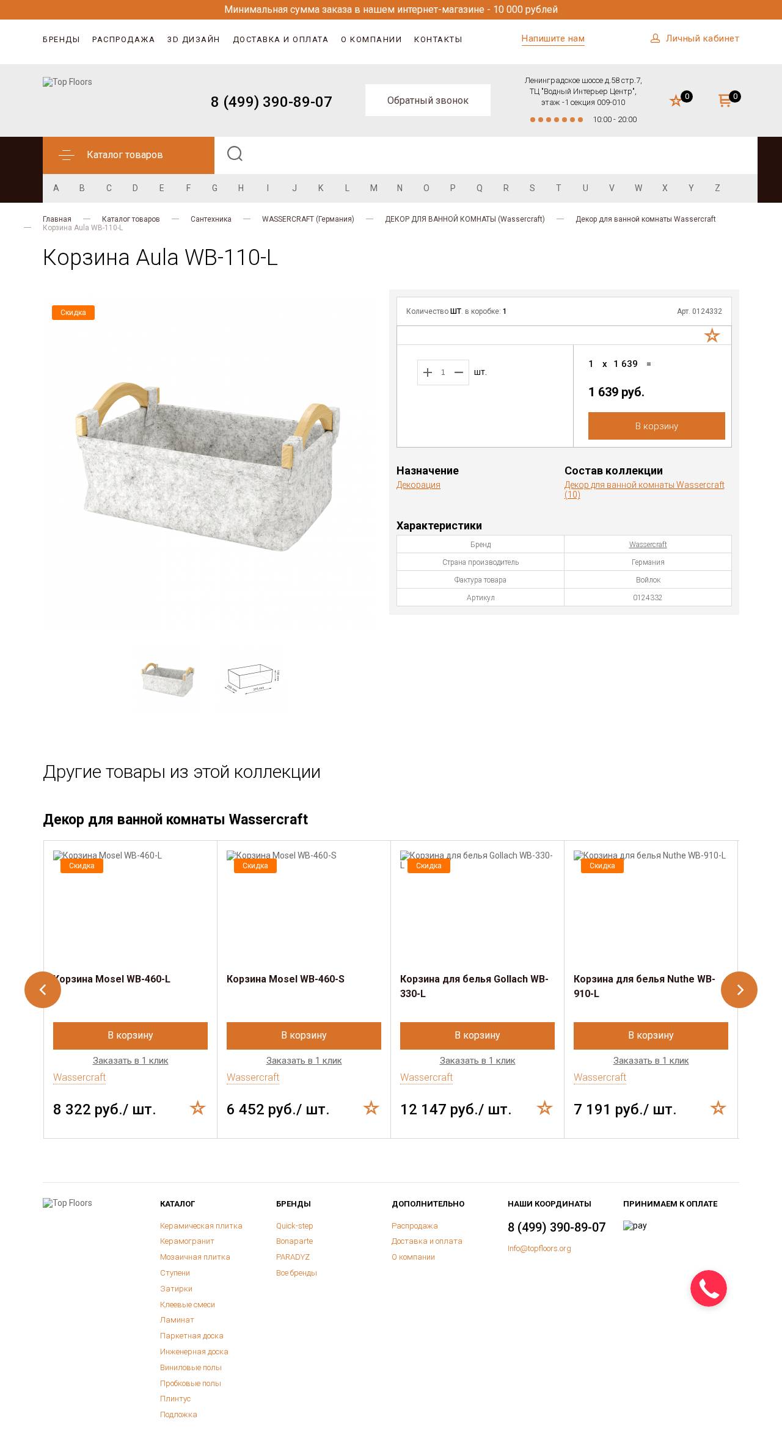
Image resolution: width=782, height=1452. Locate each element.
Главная (57, 219)
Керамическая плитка (201, 1225)
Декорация (418, 485)
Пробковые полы (190, 1383)
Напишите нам (553, 38)
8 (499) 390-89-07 (271, 102)
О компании (371, 39)
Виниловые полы (191, 1367)
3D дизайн (194, 39)
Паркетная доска (192, 1335)
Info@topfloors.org (539, 1248)
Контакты (438, 39)
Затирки (176, 1288)
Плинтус (175, 1398)
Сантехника (211, 219)
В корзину (656, 426)
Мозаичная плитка (195, 1256)
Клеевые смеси (187, 1304)
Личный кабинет (702, 38)
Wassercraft (648, 544)
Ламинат (177, 1319)
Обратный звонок (428, 100)
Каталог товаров (131, 219)
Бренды (61, 39)
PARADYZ (293, 1256)
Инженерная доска (194, 1351)
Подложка (178, 1414)
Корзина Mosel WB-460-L (111, 979)
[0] (676, 101)
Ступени (175, 1272)
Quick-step (294, 1225)
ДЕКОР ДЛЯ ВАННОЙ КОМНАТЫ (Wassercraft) (465, 219)
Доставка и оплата (281, 39)
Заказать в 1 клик (131, 1061)
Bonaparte (294, 1241)
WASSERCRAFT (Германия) (308, 219)
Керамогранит (187, 1241)
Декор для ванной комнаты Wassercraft (646, 219)
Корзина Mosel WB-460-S (286, 979)
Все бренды (296, 1272)
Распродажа (123, 39)
